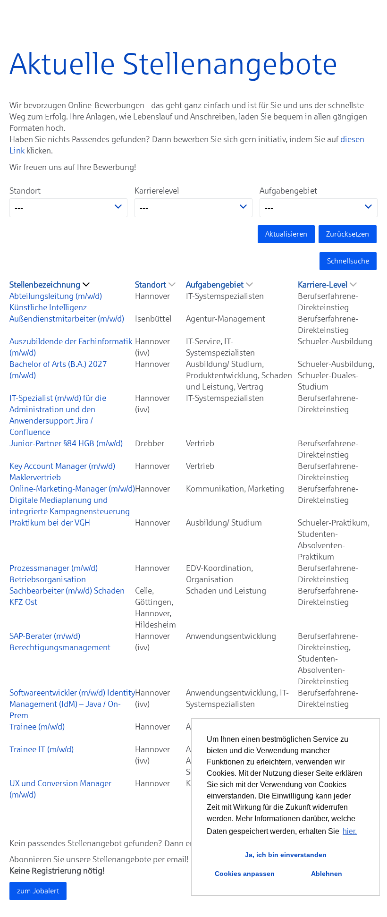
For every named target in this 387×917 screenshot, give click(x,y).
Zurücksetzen (347, 234)
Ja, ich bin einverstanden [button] (286, 854)
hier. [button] (350, 831)
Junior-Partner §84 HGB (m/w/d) (66, 443)
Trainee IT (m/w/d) (41, 749)
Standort (25, 190)
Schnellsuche (348, 261)
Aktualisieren (286, 234)
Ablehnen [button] (326, 873)
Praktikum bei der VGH (49, 522)
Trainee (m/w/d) (37, 726)
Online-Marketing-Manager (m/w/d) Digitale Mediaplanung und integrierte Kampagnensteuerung (72, 500)
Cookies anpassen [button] (245, 873)
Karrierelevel (157, 190)
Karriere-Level (322, 284)
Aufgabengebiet (288, 190)
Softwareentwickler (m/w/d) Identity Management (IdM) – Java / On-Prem (72, 704)
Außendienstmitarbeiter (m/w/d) (66, 318)
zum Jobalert (38, 891)
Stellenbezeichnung (44, 284)
